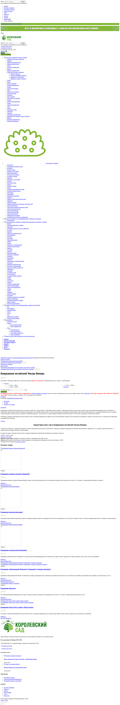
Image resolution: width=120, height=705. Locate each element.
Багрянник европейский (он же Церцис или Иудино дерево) (17, 369)
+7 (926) (6, 46)
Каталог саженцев (9, 687)
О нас (5, 694)
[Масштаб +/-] (6, 702)
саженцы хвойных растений (39, 393)
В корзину (3, 391)
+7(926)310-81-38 (6, 24)
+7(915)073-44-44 (16, 24)
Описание (6, 401)
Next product (4, 366)
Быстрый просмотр (6, 485)
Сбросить (66, 387)
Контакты (6, 696)
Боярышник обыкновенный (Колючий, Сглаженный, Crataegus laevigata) (26, 569)
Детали (6, 403)
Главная (3, 358)
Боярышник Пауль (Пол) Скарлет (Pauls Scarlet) (17, 607)
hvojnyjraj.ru (87, 393)
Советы (6, 691)
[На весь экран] (4, 702)
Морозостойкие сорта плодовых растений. (15, 667)
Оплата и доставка (9, 404)
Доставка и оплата (20, 441)
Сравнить (3, 396)
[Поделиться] (3, 702)
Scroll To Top (4, 700)
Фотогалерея (7, 692)
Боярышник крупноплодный (25, 358)
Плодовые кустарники (11, 358)
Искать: (3, 1)
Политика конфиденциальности (13, 679)
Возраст (6, 383)
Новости (6, 689)
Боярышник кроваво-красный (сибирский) (15, 474)
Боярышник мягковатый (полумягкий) (11, 362)
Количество (6, 390)
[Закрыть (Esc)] (1, 702)
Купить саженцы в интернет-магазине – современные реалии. (20, 659)
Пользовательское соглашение (12, 681)
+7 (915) (6, 48)
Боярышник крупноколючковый (12, 512)
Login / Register (8, 21)
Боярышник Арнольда (8, 588)
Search (23, 1)
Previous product (5, 359)
